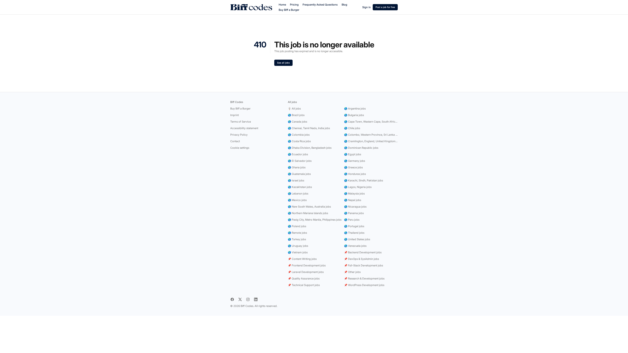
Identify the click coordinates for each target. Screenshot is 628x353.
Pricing (294, 4)
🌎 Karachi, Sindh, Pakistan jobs (363, 180)
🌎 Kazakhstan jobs (300, 187)
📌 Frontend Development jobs (307, 265)
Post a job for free (385, 7)
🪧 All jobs (294, 108)
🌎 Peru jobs (351, 219)
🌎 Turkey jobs (297, 239)
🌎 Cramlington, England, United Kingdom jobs (371, 141)
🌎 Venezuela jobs (355, 245)
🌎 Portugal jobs (354, 226)
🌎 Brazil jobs (296, 115)
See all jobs (283, 62)
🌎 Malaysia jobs (354, 193)
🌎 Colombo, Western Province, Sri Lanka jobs (371, 134)
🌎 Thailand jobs (354, 232)
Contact (235, 141)
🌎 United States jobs (357, 239)
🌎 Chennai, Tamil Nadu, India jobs (309, 128)
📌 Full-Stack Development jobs (363, 265)
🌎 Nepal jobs (352, 200)
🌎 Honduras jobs (355, 174)
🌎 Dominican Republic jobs (361, 147)
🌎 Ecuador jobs (298, 154)
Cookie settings (239, 147)
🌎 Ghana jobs (296, 167)
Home (282, 4)
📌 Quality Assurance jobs (304, 278)
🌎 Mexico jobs (297, 200)
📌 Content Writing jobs (302, 259)
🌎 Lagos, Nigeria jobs (358, 187)
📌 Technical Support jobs (304, 285)
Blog (344, 4)
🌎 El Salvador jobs (300, 160)
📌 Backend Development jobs (363, 252)
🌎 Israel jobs (296, 180)
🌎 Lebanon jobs (298, 193)
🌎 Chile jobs (352, 128)
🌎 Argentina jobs (355, 108)
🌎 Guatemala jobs (299, 174)
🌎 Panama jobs (354, 213)
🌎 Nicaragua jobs (355, 206)
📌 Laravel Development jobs (306, 272)
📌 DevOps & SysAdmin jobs (361, 259)
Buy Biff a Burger (289, 9)
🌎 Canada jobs (297, 121)
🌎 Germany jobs (354, 160)
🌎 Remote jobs (297, 232)
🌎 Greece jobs (353, 167)
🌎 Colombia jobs (299, 134)
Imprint (234, 115)
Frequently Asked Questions (320, 4)
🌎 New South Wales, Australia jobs (309, 206)
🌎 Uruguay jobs (298, 245)
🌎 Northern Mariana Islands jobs (308, 213)
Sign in (366, 7)
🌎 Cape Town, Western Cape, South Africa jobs (371, 121)
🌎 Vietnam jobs (298, 252)
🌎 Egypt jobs (352, 154)
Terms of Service (240, 121)
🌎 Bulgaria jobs (354, 115)
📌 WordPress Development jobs (364, 285)
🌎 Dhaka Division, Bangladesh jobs (309, 147)
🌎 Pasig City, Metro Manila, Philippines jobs (314, 219)
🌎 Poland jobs (297, 226)
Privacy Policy (239, 134)
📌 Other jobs (352, 272)
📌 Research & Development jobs (364, 278)
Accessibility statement (244, 128)
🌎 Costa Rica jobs (299, 141)
